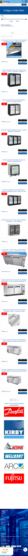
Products (3, 516)
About (2, 514)
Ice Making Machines (5, 540)
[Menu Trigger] (26, 1)
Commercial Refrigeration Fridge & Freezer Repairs (10, 537)
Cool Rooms (3, 539)
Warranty (3, 522)
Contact (2, 518)
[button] (6, 551)
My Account (3, 519)
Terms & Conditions (5, 521)
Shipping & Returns (5, 524)
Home (2, 513)
